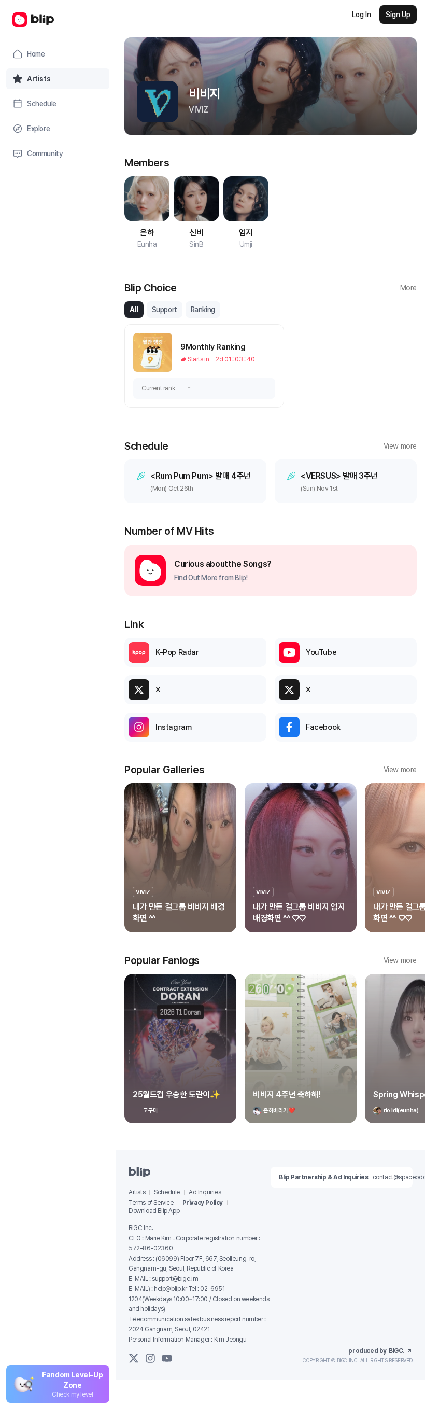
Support (164, 309)
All (134, 309)
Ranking (203, 309)
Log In (361, 14)
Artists (137, 1192)
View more (400, 446)
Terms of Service (151, 1202)
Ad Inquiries (205, 1192)
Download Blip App (154, 1211)
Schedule (167, 1192)
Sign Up (398, 14)
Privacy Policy (202, 1202)
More (408, 288)
